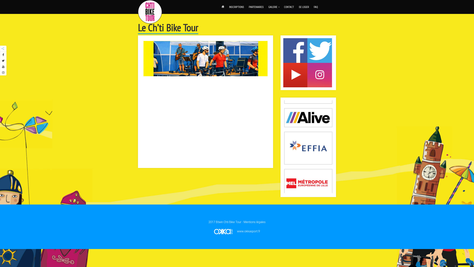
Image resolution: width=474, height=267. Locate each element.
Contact (289, 7)
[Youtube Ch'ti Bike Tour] (295, 74)
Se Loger (304, 7)
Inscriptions (236, 7)
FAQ (316, 7)
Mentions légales (255, 222)
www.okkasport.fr (248, 231)
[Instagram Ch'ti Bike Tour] (319, 74)
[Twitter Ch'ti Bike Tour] (319, 50)
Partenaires (256, 7)
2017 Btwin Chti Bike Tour (224, 222)
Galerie (272, 7)
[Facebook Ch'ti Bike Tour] (295, 50)
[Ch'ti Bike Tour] (150, 11)
